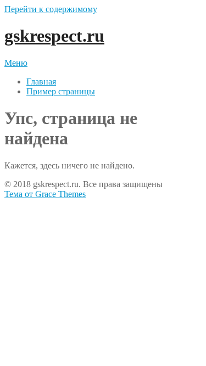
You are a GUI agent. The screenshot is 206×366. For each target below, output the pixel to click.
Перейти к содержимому (50, 9)
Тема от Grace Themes (45, 194)
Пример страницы (60, 91)
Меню (15, 62)
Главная (41, 81)
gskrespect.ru (54, 36)
